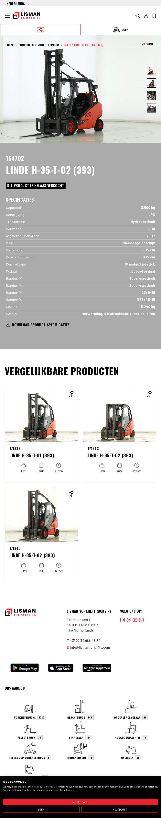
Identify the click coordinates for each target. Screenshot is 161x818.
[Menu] (7, 16)
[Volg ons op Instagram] (141, 619)
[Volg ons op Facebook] (122, 619)
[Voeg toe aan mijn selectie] (70, 394)
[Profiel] (146, 16)
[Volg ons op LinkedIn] (128, 619)
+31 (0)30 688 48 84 (85, 640)
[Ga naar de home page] (26, 15)
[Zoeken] (138, 16)
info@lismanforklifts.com (90, 647)
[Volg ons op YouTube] (135, 619)
